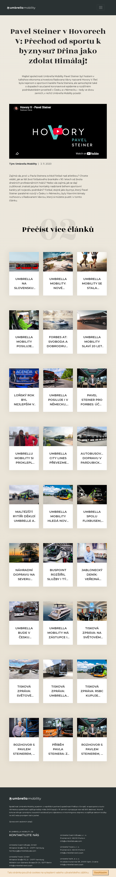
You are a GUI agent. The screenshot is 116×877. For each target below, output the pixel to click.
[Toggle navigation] (101, 7)
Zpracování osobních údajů (20, 822)
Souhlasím (100, 872)
